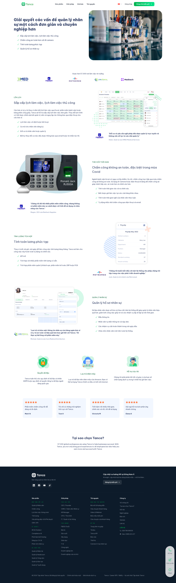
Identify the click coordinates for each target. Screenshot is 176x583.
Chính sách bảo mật (74, 575)
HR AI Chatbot (36, 530)
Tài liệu (92, 530)
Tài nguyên (91, 4)
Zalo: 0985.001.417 (128, 534)
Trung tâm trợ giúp (96, 526)
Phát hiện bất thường (39, 537)
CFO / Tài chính (66, 516)
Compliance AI (37, 533)
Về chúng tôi (124, 503)
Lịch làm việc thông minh (40, 512)
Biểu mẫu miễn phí (96, 516)
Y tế (62, 544)
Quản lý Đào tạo (37, 561)
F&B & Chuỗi (65, 526)
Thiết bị (93, 540)
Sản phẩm (59, 4)
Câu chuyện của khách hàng (100, 519)
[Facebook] (39, 485)
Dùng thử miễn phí (143, 4)
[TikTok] (50, 485)
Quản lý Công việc (38, 558)
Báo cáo (93, 537)
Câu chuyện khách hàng (98, 509)
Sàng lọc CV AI (37, 540)
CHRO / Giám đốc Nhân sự (70, 509)
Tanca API (93, 533)
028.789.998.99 (127, 531)
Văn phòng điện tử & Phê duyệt (42, 519)
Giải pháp (70, 4)
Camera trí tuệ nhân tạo (98, 544)
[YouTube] (44, 485)
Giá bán (80, 4)
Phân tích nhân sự (38, 544)
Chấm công (36, 509)
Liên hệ (122, 523)
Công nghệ (65, 547)
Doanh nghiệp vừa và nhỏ (69, 554)
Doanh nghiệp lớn (67, 551)
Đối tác (122, 510)
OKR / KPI (35, 523)
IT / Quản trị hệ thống (68, 519)
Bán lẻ (63, 530)
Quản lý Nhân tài (37, 551)
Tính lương (35, 516)
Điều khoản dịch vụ (89, 575)
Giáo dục (64, 540)
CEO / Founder (66, 505)
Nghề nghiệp (124, 513)
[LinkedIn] (34, 485)
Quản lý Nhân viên (38, 505)
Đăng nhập (128, 4)
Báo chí (122, 516)
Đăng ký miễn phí (111, 482)
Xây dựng (64, 537)
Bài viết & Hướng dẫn (97, 505)
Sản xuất (64, 533)
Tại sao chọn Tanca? (127, 506)
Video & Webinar (96, 512)
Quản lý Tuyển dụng (38, 565)
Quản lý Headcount (38, 555)
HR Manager (65, 512)
